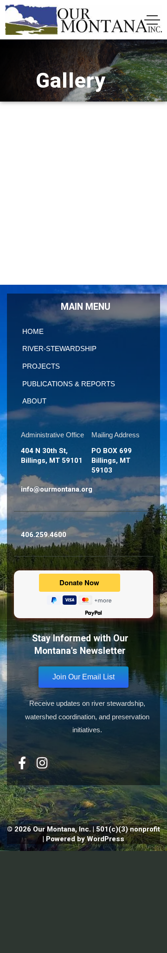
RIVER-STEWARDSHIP (59, 348)
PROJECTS (41, 366)
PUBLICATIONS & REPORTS (68, 384)
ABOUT (34, 401)
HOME (33, 331)
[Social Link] (22, 763)
